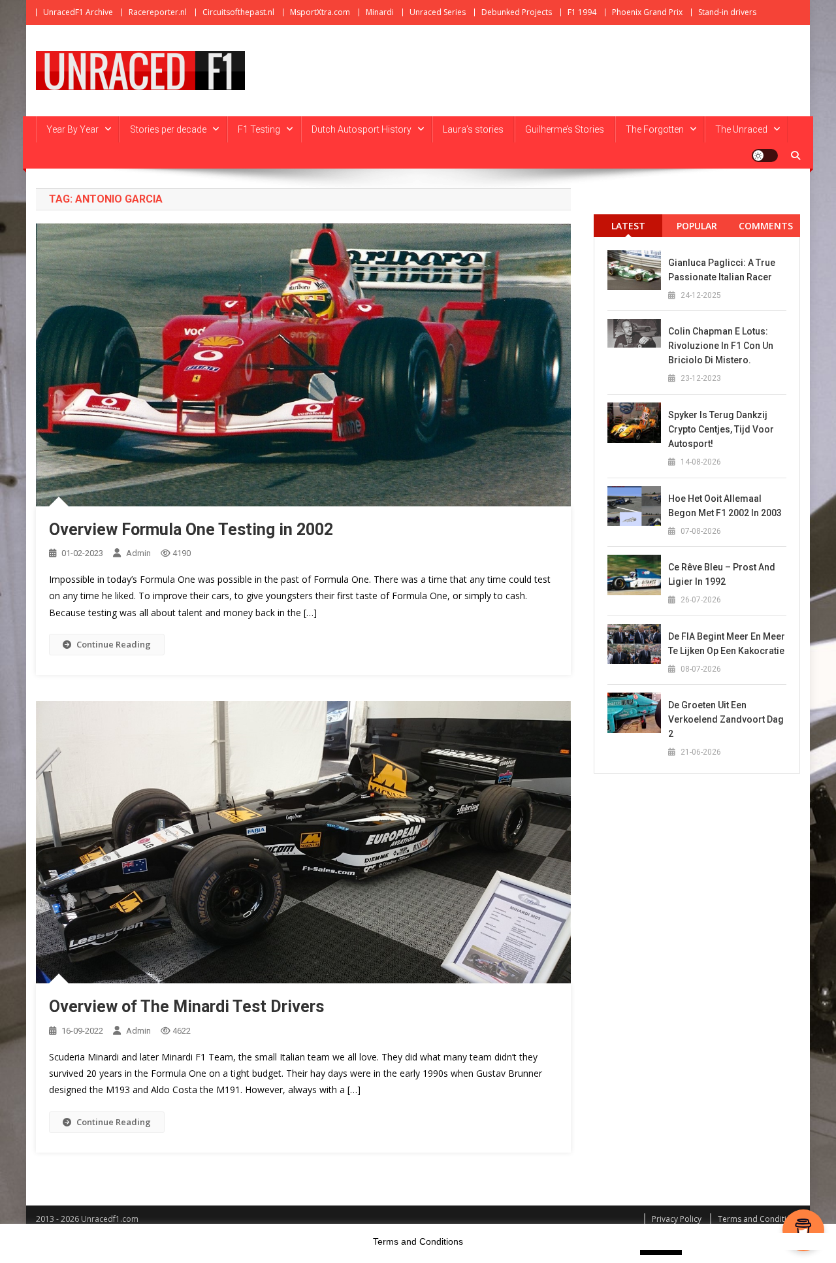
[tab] (628, 225)
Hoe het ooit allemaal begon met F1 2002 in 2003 (725, 505)
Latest (628, 226)
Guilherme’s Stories (564, 129)
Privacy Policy (676, 1218)
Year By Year (72, 129)
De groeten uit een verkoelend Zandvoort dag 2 (726, 719)
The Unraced (741, 129)
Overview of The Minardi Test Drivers (186, 1006)
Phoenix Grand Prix (647, 12)
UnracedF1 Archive (78, 12)
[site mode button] (765, 155)
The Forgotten (655, 129)
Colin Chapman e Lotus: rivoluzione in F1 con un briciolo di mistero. (720, 345)
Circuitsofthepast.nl (238, 12)
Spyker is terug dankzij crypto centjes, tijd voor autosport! (721, 429)
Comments (766, 226)
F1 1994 (582, 12)
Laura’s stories (473, 129)
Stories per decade (168, 129)
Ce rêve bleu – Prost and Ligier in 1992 (721, 574)
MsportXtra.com (320, 12)
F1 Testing (259, 129)
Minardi (380, 12)
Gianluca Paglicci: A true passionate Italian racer (721, 269)
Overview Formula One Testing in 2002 (191, 529)
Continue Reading (113, 644)
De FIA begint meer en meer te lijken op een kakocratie (726, 643)
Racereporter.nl (158, 12)
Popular (697, 226)
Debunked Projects (516, 12)
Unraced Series (438, 12)
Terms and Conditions (759, 1218)
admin (138, 553)
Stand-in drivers (727, 12)
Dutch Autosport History (361, 129)
